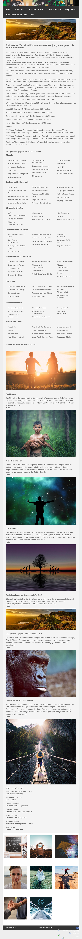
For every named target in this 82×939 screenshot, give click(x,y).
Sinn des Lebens (13, 296)
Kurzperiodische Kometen (62, 271)
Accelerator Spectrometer (61, 235)
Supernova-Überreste (15, 271)
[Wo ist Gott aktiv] (74, 933)
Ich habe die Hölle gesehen (17, 806)
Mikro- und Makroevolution (17, 160)
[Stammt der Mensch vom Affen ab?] (41, 673)
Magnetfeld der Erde (64, 246)
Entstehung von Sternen (65, 261)
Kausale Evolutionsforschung (42, 289)
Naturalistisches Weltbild (65, 286)
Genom (10, 330)
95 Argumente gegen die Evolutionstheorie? (24, 634)
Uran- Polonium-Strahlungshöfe (13, 241)
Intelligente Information (15, 308)
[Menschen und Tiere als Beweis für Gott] (41, 433)
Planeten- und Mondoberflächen (38, 266)
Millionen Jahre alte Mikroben (42, 203)
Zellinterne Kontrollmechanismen (15, 223)
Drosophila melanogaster (41, 169)
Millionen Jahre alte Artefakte (18, 199)
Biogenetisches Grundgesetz (18, 173)
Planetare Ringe (37, 270)
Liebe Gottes (11, 800)
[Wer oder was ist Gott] (41, 846)
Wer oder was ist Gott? (39, 860)
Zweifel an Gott (55, 10)
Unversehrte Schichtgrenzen (18, 196)
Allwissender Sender (39, 308)
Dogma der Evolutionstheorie (42, 286)
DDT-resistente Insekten (65, 173)
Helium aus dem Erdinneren (42, 241)
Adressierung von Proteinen (41, 220)
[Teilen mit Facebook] (77, 928)
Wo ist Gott (20, 10)
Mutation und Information (16, 163)
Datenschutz (48, 927)
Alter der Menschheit (64, 327)
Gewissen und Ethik (64, 337)
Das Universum (12, 528)
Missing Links (12, 187)
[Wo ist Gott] (41, 877)
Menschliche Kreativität (16, 337)
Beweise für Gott (36, 10)
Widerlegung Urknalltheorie (61, 312)
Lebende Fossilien (63, 197)
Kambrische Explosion (40, 190)
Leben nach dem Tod (14, 829)
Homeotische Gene (39, 172)
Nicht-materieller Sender (16, 311)
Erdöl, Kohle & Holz (14, 251)
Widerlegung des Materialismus (38, 312)
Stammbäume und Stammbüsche (38, 161)
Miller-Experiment (63, 213)
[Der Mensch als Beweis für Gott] (41, 370)
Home (9, 10)
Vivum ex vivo (37, 213)
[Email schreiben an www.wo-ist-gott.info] (70, 938)
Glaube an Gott (62, 891)
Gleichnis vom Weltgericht (16, 817)
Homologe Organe (14, 293)
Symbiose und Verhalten (16, 167)
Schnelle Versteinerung (65, 187)
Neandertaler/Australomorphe (42, 327)
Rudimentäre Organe (64, 170)
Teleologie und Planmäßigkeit (42, 293)
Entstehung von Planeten (16, 265)
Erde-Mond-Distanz (14, 268)
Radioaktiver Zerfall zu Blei (41, 238)
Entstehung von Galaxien (41, 261)
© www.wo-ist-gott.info (11, 927)
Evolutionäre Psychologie (16, 289)
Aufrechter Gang (62, 330)
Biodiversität (61, 163)
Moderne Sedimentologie (65, 194)
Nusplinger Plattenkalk (64, 200)
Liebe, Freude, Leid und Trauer (42, 337)
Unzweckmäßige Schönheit (62, 296)
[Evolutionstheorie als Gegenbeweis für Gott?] (41, 567)
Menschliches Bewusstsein (41, 333)
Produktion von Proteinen (65, 220)
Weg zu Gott (70, 10)
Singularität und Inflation (16, 261)
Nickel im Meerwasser (40, 244)
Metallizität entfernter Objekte (42, 274)
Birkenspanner (37, 176)
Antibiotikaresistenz (14, 177)
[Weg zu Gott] (41, 751)
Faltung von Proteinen (15, 218)
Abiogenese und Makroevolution (13, 315)
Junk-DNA (60, 167)
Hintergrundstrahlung (15, 275)
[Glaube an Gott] (66, 877)
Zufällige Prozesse (38, 296)
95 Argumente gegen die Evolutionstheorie (23, 151)
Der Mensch (11, 394)
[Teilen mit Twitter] (68, 935)
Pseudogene (12, 170)
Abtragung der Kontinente (65, 190)
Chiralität (60, 216)
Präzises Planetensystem (62, 266)
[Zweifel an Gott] (15, 877)
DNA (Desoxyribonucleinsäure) (17, 214)
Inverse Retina (13, 333)
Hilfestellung (10, 921)
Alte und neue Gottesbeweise (42, 317)
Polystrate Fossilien (39, 199)
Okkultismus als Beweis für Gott (19, 812)
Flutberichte (12, 327)
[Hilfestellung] (15, 908)
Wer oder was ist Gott (16, 15)
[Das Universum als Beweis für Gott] (41, 500)
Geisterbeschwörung (14, 794)
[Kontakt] (41, 908)
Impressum (42, 927)
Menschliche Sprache (64, 333)
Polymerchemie (37, 216)
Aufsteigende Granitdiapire (17, 203)
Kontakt (34, 921)
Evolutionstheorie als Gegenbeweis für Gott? (24, 595)
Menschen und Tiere (14, 461)
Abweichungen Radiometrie (41, 234)
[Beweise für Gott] (15, 846)
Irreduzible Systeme (64, 160)
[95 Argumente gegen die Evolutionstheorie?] (41, 619)
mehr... (8, 407)
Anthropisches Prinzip (64, 276)
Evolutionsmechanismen (40, 166)
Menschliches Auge (39, 330)
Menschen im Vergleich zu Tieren (19, 823)
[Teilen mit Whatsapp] (68, 930)
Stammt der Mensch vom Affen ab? (20, 700)
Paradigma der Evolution (16, 286)
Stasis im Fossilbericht (40, 187)
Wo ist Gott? (35, 891)
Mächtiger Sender (63, 308)
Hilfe (32, 15)
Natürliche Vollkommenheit (62, 290)
